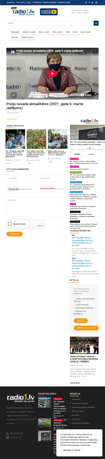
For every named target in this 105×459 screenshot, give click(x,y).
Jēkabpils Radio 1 (27, 37)
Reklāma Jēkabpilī (49, 2)
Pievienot (14, 234)
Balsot (80, 320)
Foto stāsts (20, 2)
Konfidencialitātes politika (83, 407)
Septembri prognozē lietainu (79, 169)
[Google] (92, 2)
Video (29, 2)
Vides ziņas (74, 166)
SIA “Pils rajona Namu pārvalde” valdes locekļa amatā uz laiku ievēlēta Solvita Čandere (83, 177)
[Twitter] (86, 2)
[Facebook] (89, 2)
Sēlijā (68, 32)
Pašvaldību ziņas (76, 172)
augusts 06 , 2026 (76, 365)
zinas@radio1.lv (15, 437)
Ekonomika (74, 158)
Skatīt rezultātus (86, 328)
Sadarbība (76, 399)
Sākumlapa (15, 32)
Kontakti (75, 415)
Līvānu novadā (43, 32)
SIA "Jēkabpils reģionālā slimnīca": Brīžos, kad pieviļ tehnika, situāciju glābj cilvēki (15, 153)
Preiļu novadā (57, 32)
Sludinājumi (37, 2)
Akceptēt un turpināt (71, 450)
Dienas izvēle (75, 221)
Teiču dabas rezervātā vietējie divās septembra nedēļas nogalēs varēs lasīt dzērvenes (36, 153)
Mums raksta (85, 32)
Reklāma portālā (64, 2)
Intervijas (14, 37)
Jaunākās (77, 154)
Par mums (76, 419)
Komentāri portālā (80, 403)
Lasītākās (91, 154)
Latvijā (75, 32)
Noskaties (11, 2)
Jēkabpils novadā (28, 32)
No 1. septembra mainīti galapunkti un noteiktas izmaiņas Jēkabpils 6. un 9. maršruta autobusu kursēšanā (82, 187)
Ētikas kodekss (78, 411)
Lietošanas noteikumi (81, 423)
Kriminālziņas (75, 211)
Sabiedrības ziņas (76, 192)
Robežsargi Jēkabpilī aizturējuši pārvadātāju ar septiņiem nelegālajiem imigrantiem (82, 216)
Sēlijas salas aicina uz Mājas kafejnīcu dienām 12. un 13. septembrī (57, 153)
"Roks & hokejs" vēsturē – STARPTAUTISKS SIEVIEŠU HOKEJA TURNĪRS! (84, 359)
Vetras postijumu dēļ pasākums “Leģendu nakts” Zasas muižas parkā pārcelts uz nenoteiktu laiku (83, 226)
